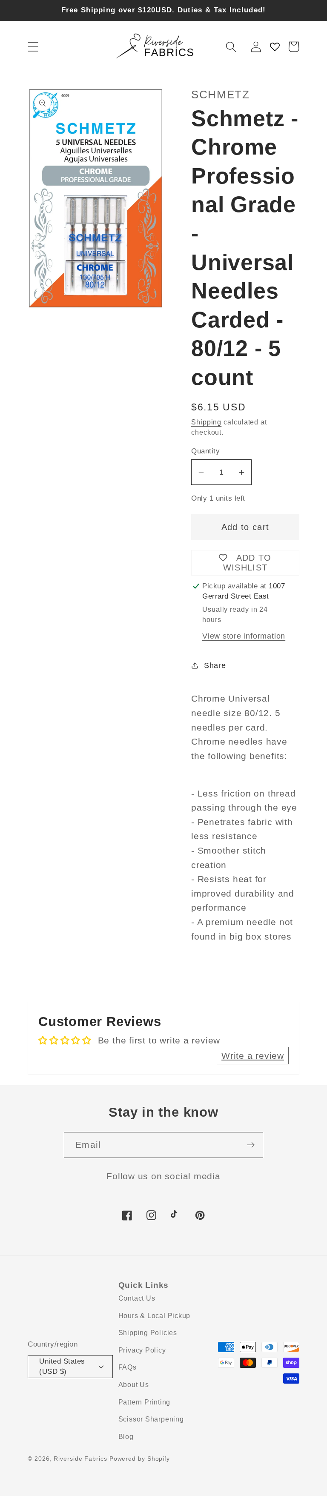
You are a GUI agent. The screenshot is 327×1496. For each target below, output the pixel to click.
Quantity (205, 451)
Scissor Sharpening (151, 1419)
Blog (126, 1436)
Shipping (206, 422)
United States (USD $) (62, 1366)
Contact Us (136, 1298)
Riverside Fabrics (80, 1458)
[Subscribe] (250, 1145)
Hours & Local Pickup (154, 1315)
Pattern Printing (144, 1402)
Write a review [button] (252, 1055)
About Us (133, 1384)
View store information (243, 636)
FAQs (127, 1367)
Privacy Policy (142, 1350)
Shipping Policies (147, 1332)
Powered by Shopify (139, 1458)
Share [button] (215, 665)
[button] (33, 46)
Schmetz (220, 94)
